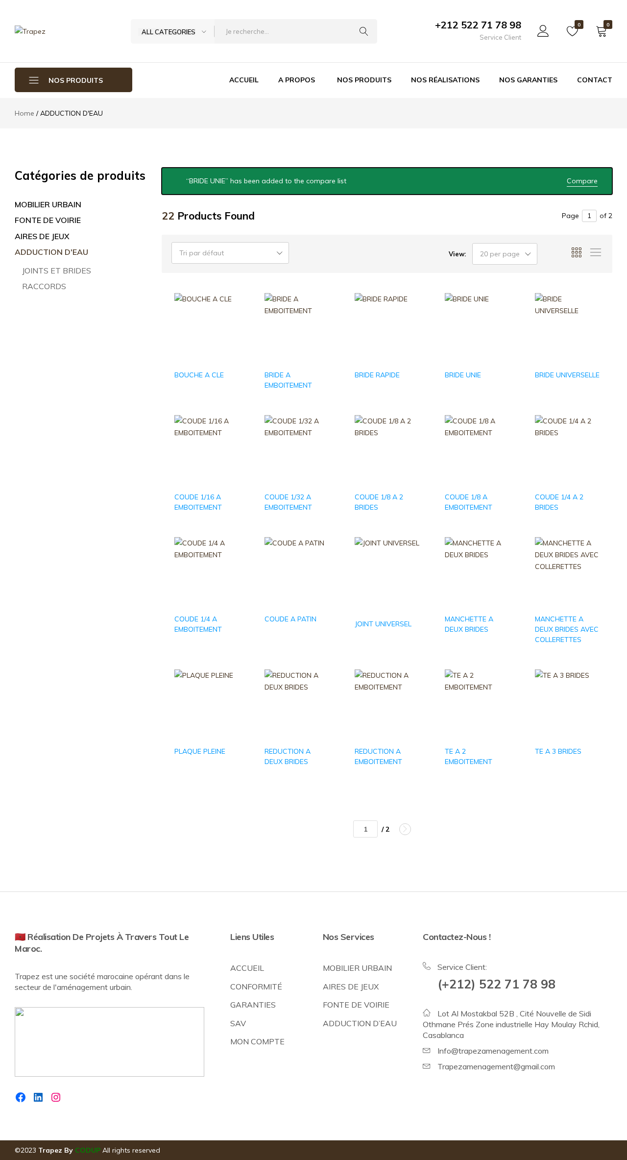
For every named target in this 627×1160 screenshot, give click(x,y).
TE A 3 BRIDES (558, 751)
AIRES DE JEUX (42, 236)
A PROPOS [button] (296, 79)
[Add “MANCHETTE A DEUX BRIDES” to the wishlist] (497, 565)
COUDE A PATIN (290, 619)
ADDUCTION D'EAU (51, 252)
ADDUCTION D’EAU (360, 1023)
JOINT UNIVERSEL (383, 623)
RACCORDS (44, 286)
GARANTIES (253, 1005)
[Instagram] (56, 1097)
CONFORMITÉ (256, 986)
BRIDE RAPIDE (377, 374)
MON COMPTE (257, 1041)
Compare (582, 180)
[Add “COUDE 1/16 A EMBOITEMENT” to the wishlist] (227, 443)
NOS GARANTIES (528, 79)
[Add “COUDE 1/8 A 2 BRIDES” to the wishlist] (407, 443)
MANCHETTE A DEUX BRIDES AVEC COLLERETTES (567, 629)
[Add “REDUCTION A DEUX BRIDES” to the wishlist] (317, 697)
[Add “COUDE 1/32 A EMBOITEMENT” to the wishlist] (317, 443)
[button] (227, 346)
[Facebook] (20, 1097)
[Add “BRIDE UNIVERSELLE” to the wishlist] (587, 321)
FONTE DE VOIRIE (48, 220)
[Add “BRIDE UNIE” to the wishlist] (497, 321)
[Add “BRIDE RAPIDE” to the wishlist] (407, 321)
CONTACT (594, 79)
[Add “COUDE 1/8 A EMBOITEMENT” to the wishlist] (497, 443)
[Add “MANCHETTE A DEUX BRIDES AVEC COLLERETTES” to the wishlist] (587, 565)
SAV (238, 1023)
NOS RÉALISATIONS (445, 79)
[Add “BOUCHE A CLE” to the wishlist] (227, 321)
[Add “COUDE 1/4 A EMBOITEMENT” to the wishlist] (227, 565)
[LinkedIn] (38, 1097)
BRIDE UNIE (463, 374)
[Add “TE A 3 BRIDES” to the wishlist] (587, 697)
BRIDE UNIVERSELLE (567, 374)
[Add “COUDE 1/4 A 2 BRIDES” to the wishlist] (587, 443)
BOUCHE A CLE (199, 374)
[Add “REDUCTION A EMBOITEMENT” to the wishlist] (407, 697)
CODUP (87, 1150)
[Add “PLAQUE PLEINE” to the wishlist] (227, 697)
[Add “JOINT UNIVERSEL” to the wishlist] (407, 565)
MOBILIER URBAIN (48, 204)
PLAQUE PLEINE (199, 751)
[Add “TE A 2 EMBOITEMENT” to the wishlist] (497, 697)
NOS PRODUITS (364, 79)
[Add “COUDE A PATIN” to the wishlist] (317, 565)
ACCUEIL (244, 79)
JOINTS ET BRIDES (56, 270)
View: (457, 254)
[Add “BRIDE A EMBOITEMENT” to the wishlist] (317, 321)
